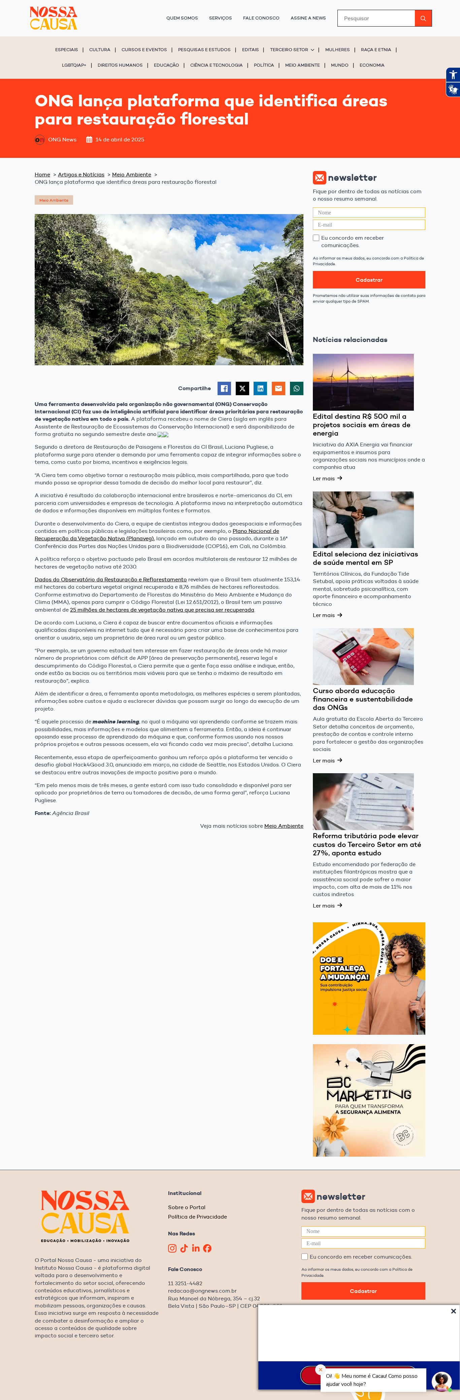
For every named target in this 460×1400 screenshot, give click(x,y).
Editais (250, 49)
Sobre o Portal (186, 1207)
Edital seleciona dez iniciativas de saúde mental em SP (365, 558)
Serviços (220, 18)
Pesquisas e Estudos (204, 49)
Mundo (340, 65)
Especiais (66, 49)
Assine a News (308, 18)
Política (264, 65)
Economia (372, 65)
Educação (166, 65)
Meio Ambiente (302, 65)
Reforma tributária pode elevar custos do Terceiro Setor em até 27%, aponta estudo (367, 844)
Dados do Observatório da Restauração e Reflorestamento (111, 579)
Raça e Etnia (376, 49)
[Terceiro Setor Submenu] (313, 50)
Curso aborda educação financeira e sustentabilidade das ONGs (363, 699)
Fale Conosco (261, 18)
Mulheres (337, 49)
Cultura (99, 49)
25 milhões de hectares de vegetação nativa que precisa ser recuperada (162, 610)
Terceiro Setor (289, 49)
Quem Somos (182, 18)
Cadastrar (369, 279)
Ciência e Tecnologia (216, 65)
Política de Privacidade (197, 1217)
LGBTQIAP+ (74, 65)
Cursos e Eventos (144, 49)
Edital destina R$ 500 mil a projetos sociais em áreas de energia (361, 425)
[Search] (423, 18)
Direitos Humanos (120, 65)
